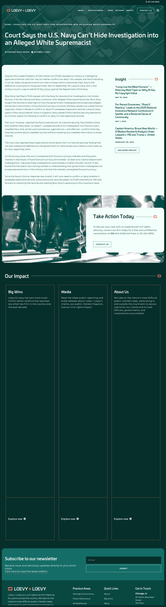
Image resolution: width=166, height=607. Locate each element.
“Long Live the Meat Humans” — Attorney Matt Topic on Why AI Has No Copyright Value (135, 90)
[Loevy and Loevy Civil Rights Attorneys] (27, 589)
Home (8, 24)
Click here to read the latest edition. (26, 571)
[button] (85, 10)
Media (66, 291)
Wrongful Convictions (83, 594)
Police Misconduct (82, 599)
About (107, 594)
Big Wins (15, 291)
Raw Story (45, 89)
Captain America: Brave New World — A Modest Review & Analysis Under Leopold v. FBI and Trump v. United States (136, 133)
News (106, 603)
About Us (121, 291)
